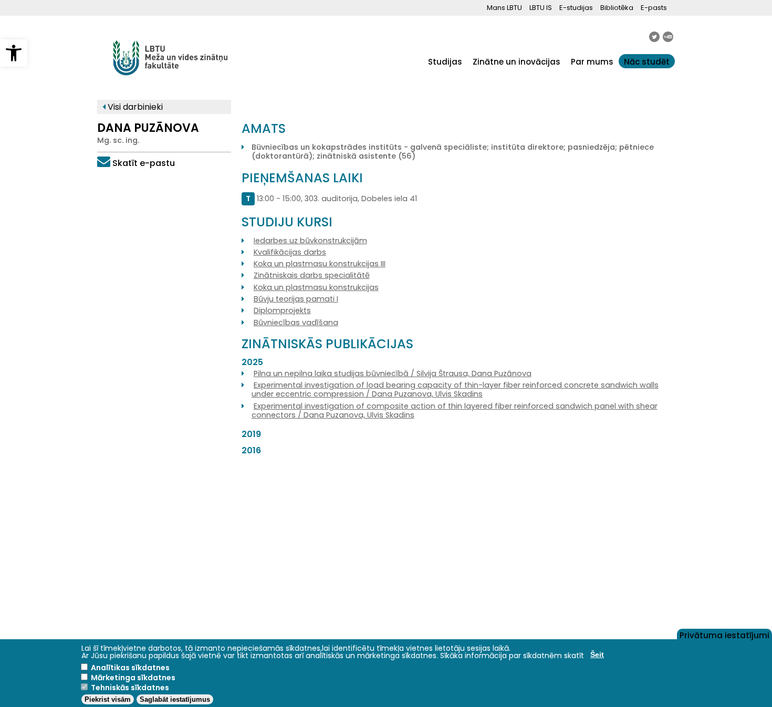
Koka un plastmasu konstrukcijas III (319, 263)
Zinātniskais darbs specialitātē (312, 275)
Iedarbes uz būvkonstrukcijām (310, 240)
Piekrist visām (108, 699)
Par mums (592, 61)
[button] (13, 53)
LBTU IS (540, 8)
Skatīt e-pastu (143, 163)
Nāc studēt (647, 61)
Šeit (597, 654)
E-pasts (654, 8)
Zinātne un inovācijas (516, 61)
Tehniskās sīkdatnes (130, 687)
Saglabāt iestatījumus (175, 699)
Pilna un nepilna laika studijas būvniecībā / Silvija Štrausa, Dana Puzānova (392, 373)
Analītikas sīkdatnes (130, 667)
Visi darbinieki (134, 107)
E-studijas (576, 8)
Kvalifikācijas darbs (290, 252)
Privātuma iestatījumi (724, 634)
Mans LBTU (504, 8)
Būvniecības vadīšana (296, 322)
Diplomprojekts (282, 310)
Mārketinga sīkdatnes (133, 677)
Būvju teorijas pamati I (296, 299)
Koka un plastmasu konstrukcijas (316, 287)
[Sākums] (170, 81)
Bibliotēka (616, 8)
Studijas (445, 61)
